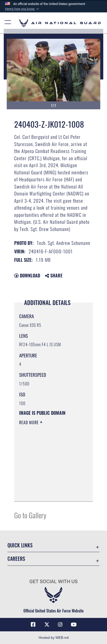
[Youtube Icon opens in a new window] (74, 624)
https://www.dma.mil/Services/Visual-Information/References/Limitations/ (49, 492)
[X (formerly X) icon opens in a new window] (47, 624)
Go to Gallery (30, 515)
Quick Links (20, 545)
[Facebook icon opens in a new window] (33, 624)
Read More (29, 422)
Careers (16, 558)
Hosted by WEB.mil (54, 638)
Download (29, 275)
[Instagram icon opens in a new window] (60, 624)
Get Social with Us (53, 581)
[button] (22, 8)
